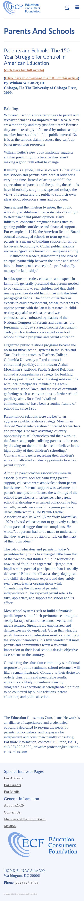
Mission (10, 826)
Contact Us (12, 812)
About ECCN (14, 805)
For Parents (12, 785)
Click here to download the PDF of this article (41, 78)
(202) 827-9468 (26, 882)
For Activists (13, 778)
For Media (12, 792)
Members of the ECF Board (25, 819)
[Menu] (77, 8)
